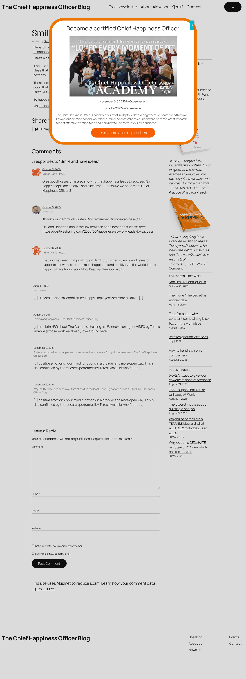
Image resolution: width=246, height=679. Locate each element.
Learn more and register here (123, 132)
